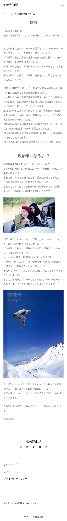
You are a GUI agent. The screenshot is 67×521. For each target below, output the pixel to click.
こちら (27, 406)
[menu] (62, 5)
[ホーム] (4, 13)
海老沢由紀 (10, 4)
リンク (7, 471)
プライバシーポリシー (15, 478)
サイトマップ (10, 464)
